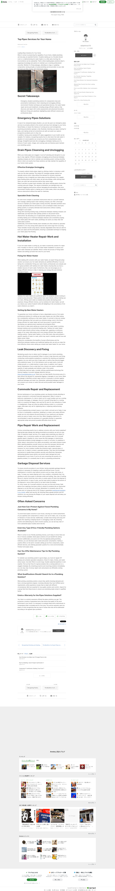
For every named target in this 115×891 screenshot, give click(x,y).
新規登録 (103, 2)
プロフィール (82, 48)
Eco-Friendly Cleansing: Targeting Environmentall (82, 76)
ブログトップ (23, 24)
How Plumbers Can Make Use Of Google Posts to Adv (84, 65)
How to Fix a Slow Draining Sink (82, 100)
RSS (77, 192)
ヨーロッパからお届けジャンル (28, 760)
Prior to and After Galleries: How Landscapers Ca (85, 89)
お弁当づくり (49, 780)
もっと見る (42, 675)
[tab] (28, 760)
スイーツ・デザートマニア (27, 780)
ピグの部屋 (90, 48)
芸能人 (37, 760)
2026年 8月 (86, 140)
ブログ (22, 46)
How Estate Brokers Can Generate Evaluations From (85, 80)
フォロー (58, 630)
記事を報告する (63, 624)
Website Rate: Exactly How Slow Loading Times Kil (84, 85)
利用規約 (63, 890)
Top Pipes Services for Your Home (34, 39)
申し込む (83, 879)
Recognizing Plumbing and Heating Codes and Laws (34, 32)
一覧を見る (85, 104)
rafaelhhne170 (85, 46)
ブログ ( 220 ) (77, 113)
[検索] (95, 25)
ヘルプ (94, 890)
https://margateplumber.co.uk (26, 374)
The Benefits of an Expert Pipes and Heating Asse (51, 32)
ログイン (111, 2)
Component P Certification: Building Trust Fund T (84, 72)
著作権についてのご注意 (82, 194)
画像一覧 (46, 24)
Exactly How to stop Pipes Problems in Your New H (85, 96)
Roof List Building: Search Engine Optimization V (82, 68)
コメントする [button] (51, 616)
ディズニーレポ (74, 780)
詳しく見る (57, 879)
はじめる (32, 879)
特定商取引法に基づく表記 (85, 890)
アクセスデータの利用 (72, 890)
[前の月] (80, 140)
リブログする (62, 616)
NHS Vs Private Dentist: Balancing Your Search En (84, 93)
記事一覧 (35, 24)
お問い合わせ (56, 890)
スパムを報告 (48, 890)
